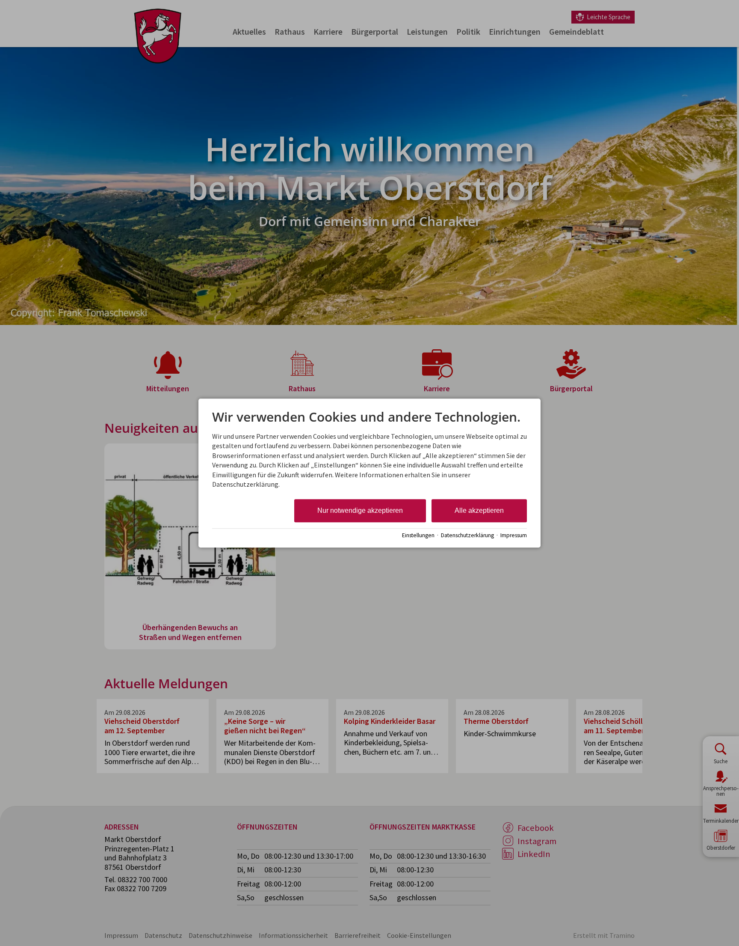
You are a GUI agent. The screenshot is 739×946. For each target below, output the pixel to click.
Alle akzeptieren (479, 511)
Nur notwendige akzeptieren (360, 511)
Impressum (513, 535)
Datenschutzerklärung (467, 535)
